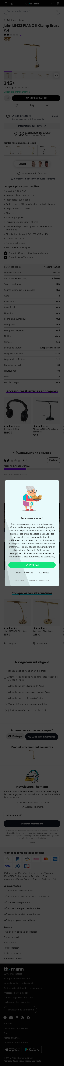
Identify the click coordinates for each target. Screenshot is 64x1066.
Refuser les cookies (24, 572)
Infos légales (20, 580)
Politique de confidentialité (38, 580)
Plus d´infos (43, 572)
